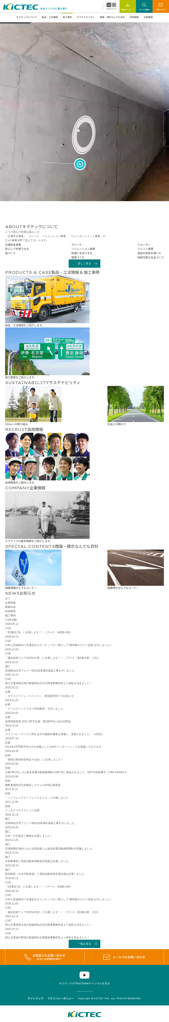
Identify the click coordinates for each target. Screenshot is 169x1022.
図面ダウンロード (127, 9)
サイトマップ (35, 998)
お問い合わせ (161, 9)
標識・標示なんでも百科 (112, 17)
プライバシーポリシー (60, 998)
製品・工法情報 (50, 17)
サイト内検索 (144, 9)
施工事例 (67, 17)
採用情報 (134, 17)
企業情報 (148, 17)
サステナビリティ (86, 17)
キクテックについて (26, 17)
